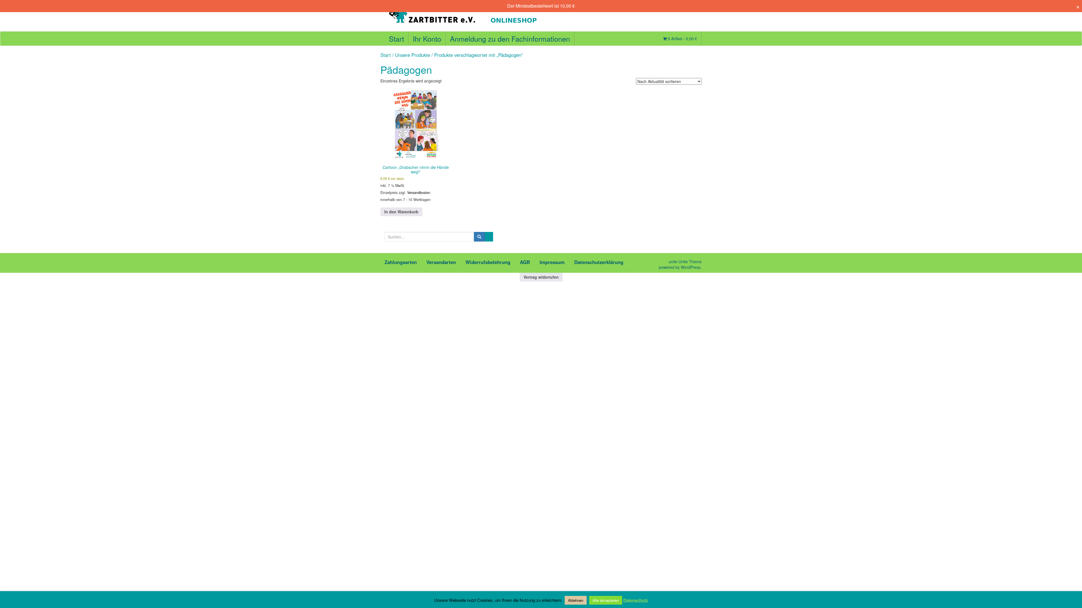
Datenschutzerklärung (598, 262)
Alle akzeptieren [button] (606, 600)
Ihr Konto (427, 38)
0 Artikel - (682, 38)
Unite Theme (690, 261)
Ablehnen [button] (575, 600)
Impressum (552, 262)
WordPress (690, 267)
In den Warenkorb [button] (401, 211)
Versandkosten (418, 192)
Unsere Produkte (412, 55)
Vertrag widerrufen (541, 277)
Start (396, 38)
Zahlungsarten (401, 262)
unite (673, 261)
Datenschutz (635, 600)
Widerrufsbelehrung (487, 262)
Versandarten (441, 262)
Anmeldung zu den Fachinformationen (510, 38)
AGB (525, 262)
